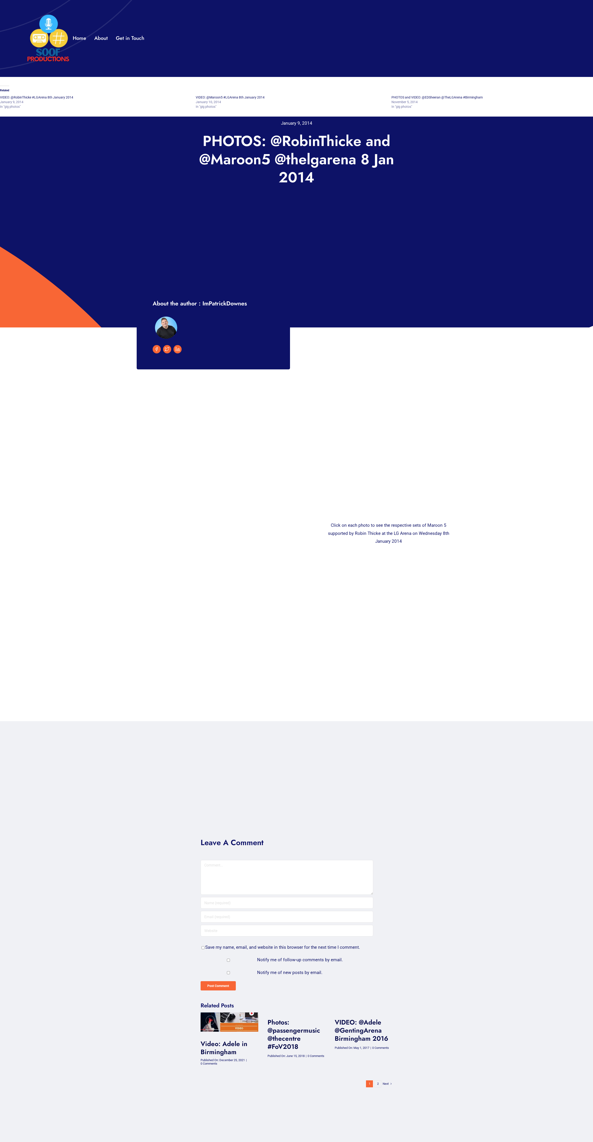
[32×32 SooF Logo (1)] (48, 16)
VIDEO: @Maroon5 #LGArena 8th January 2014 (230, 97)
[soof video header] (229, 1014)
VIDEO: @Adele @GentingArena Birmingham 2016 (361, 1030)
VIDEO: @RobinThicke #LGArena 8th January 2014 (36, 97)
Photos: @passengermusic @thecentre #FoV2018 (294, 1034)
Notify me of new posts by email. (289, 972)
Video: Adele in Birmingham (224, 1048)
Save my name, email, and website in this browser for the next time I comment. (282, 947)
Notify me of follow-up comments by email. (300, 959)
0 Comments (209, 1063)
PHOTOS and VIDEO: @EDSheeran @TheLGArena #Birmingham (437, 97)
